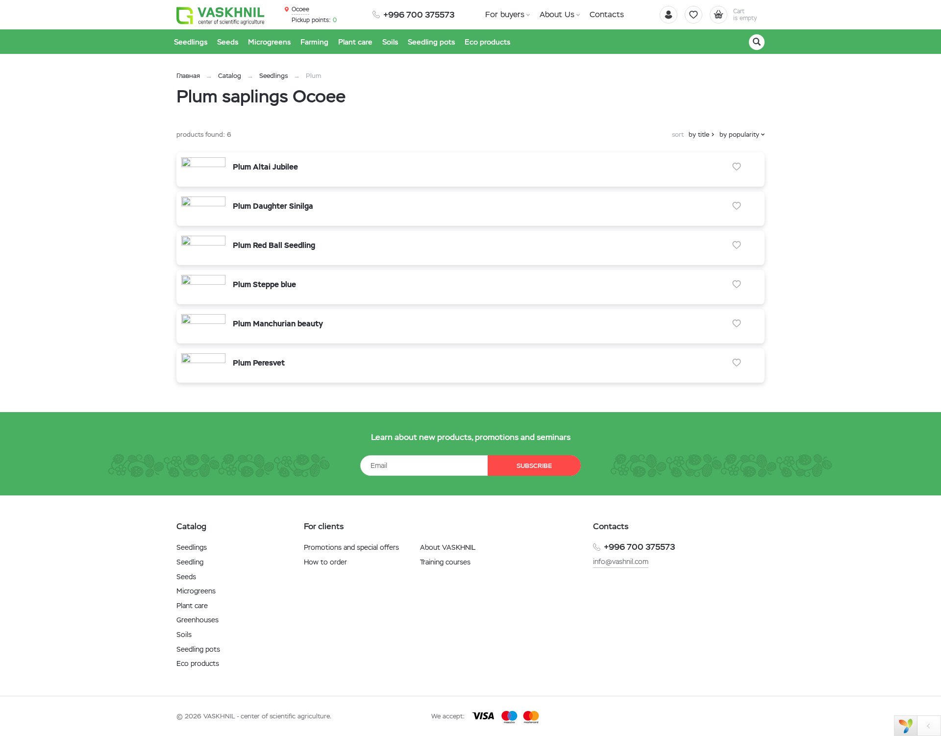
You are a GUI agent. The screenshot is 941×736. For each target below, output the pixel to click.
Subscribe (534, 466)
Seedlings (273, 76)
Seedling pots (198, 649)
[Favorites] (693, 15)
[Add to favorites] (736, 166)
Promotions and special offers (351, 547)
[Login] (668, 15)
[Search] (757, 42)
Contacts (607, 14)
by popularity (739, 134)
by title (699, 134)
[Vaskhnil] (220, 15)
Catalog (229, 76)
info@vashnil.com (620, 561)
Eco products (197, 663)
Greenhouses (197, 619)
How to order (325, 562)
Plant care (192, 605)
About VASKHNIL (447, 547)
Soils (184, 634)
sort (678, 134)
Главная (188, 76)
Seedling (189, 562)
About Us (557, 14)
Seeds (186, 576)
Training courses (445, 562)
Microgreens (196, 591)
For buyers (504, 14)
